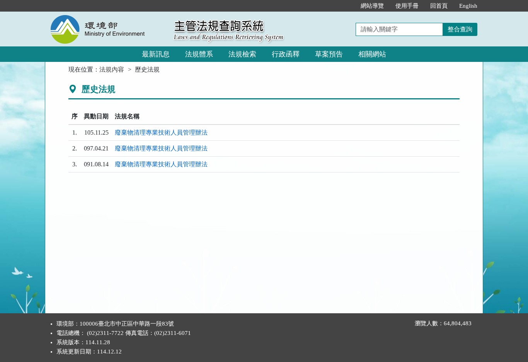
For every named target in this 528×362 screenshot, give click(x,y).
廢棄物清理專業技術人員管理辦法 (161, 132)
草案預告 (329, 54)
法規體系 (199, 54)
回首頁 (439, 6)
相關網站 (372, 54)
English (468, 6)
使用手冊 (407, 6)
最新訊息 (156, 54)
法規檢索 (242, 54)
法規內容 (111, 69)
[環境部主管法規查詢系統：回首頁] (107, 16)
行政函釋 (286, 54)
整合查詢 (460, 29)
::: (346, 6)
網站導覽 (372, 6)
